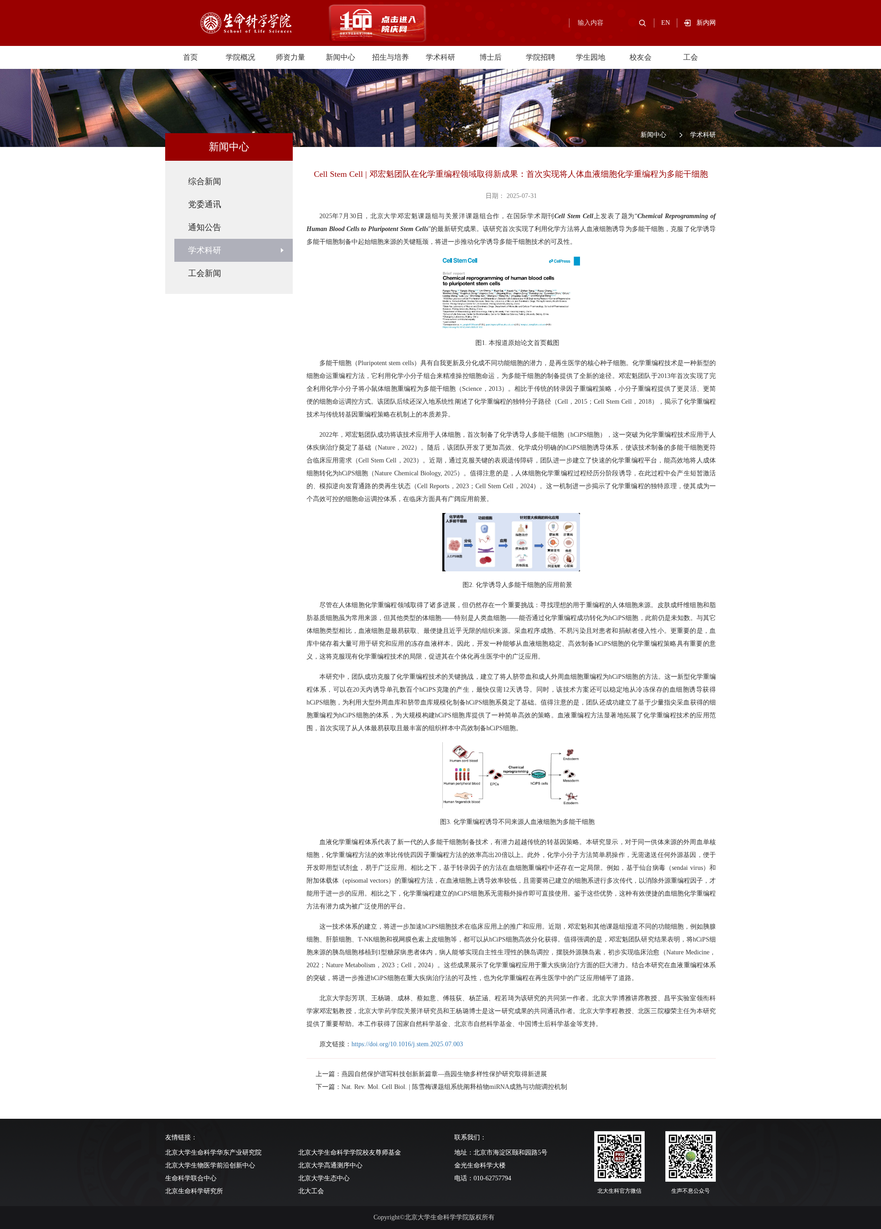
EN (665, 22)
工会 (690, 57)
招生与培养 (390, 57)
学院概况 (240, 57)
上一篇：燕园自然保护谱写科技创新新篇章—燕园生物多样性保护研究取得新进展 (431, 1074)
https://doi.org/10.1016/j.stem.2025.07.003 (407, 1044)
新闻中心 (340, 57)
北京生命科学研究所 (194, 1191)
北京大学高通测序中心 (330, 1165)
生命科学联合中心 (191, 1178)
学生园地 (590, 57)
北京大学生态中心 (324, 1178)
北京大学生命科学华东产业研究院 (213, 1152)
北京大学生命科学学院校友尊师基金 (349, 1152)
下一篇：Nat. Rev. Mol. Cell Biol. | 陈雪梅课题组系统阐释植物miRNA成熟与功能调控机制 (441, 1086)
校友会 (641, 57)
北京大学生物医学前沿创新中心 (210, 1165)
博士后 (491, 57)
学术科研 (440, 57)
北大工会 (311, 1191)
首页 (190, 57)
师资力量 (290, 57)
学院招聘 (540, 57)
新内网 (706, 22)
